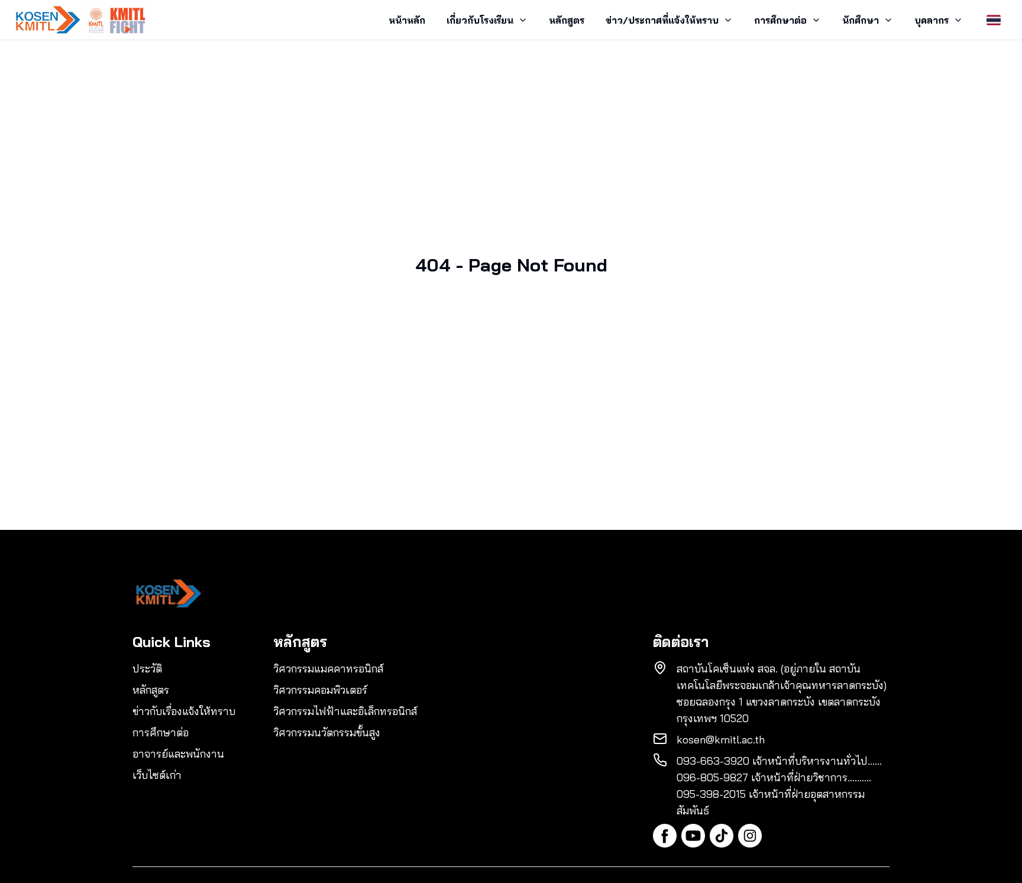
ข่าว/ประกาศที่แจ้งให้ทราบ (662, 20)
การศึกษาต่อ (780, 20)
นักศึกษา (860, 20)
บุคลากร (931, 20)
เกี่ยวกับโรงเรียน (480, 20)
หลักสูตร (566, 20)
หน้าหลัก (407, 20)
